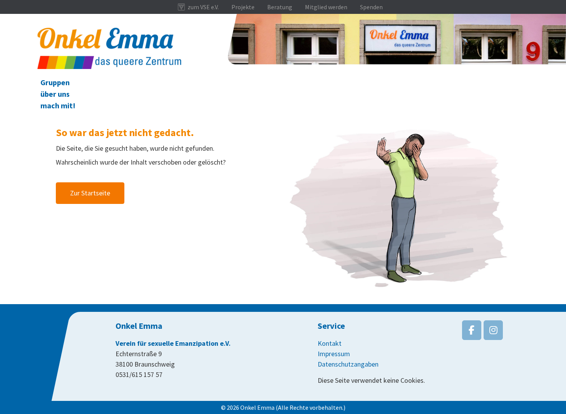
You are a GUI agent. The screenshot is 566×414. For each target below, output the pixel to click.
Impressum (334, 353)
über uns (55, 94)
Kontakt (330, 343)
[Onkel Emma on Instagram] (493, 330)
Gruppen (55, 82)
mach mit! (57, 105)
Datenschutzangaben (348, 364)
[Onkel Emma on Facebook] (471, 330)
